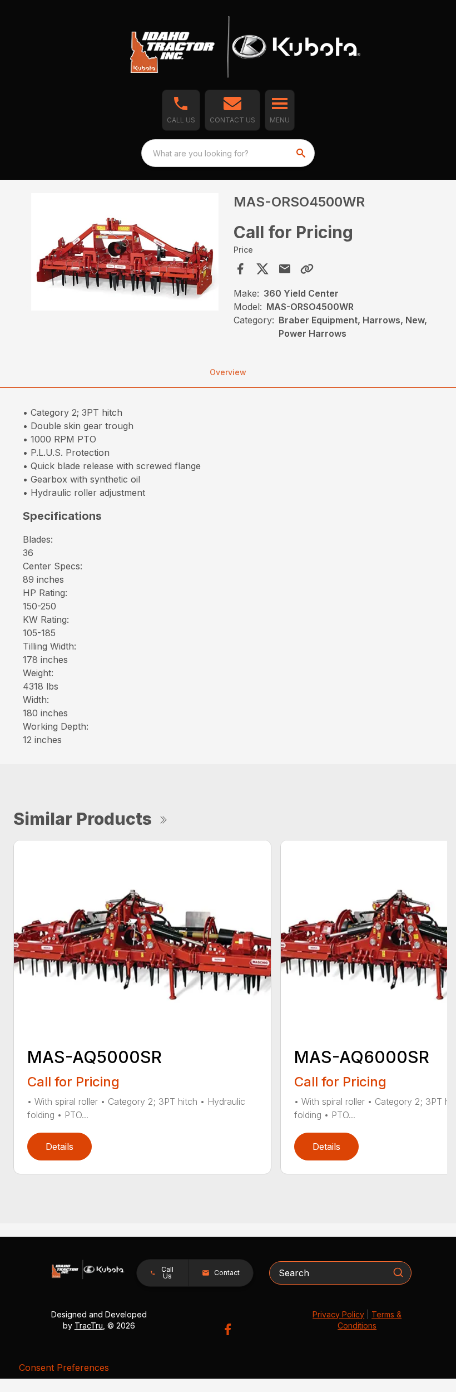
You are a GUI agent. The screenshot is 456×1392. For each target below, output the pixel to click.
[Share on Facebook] (240, 269)
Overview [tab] (228, 372)
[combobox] (228, 153)
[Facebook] (228, 1329)
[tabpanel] (124, 253)
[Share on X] (262, 269)
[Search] (398, 1272)
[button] (181, 110)
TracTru (89, 1325)
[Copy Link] (307, 269)
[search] (302, 153)
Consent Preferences (64, 1367)
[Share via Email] (284, 269)
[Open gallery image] (124, 252)
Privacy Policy (338, 1314)
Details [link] (59, 1146)
